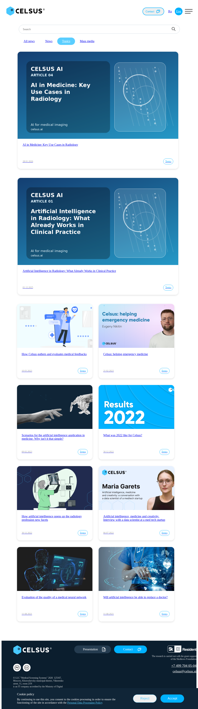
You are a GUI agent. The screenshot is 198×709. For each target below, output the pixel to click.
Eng (178, 11)
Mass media (87, 41)
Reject (144, 698)
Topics (66, 41)
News (48, 41)
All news (29, 41)
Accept (172, 698)
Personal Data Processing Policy (84, 702)
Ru (170, 11)
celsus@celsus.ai (184, 671)
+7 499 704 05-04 (183, 666)
